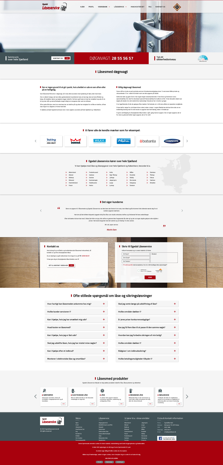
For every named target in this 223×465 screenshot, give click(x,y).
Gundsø (91, 177)
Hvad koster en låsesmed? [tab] (59, 327)
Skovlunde (133, 180)
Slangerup (133, 183)
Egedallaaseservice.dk (52, 429)
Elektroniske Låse (80, 395)
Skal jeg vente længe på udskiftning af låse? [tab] (137, 303)
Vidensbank (102, 7)
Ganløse (91, 175)
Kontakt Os (58, 58)
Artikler (78, 436)
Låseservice (119, 7)
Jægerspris (113, 180)
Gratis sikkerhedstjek (104, 433)
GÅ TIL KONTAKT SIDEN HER (58, 265)
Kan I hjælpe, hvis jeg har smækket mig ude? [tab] (67, 319)
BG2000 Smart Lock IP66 (105, 425)
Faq (150, 7)
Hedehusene (93, 183)
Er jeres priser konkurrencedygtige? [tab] (134, 319)
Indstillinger (120, 462)
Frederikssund (93, 172)
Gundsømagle (93, 180)
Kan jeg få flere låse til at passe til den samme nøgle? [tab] (141, 327)
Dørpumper (48, 395)
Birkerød (71, 180)
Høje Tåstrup (113, 175)
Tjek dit (160, 57)
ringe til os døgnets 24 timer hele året (54, 106)
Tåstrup (152, 175)
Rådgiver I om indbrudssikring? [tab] (132, 350)
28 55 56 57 (122, 58)
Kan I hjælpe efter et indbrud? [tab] (60, 350)
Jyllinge (111, 177)
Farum (71, 185)
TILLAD (99, 462)
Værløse (152, 180)
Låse (103, 395)
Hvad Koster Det (137, 7)
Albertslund (72, 172)
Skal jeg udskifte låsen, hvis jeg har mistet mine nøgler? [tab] (72, 343)
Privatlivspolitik (128, 265)
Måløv (131, 172)
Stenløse (152, 172)
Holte (111, 172)
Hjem (82, 7)
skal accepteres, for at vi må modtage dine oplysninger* (145, 265)
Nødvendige (109, 462)
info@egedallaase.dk (170, 432)
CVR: (158, 427)
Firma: (159, 422)
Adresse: (159, 425)
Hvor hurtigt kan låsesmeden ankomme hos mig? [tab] (69, 303)
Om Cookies (79, 438)
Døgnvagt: (160, 429)
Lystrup (111, 185)
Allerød (71, 175)
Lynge (111, 183)
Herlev (91, 185)
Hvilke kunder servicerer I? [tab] (59, 311)
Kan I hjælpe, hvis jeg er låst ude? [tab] (62, 335)
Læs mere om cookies (111, 458)
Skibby (132, 177)
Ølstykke (152, 183)
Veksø (152, 177)
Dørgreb (101, 427)
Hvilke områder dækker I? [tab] (129, 311)
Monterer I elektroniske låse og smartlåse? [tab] (66, 358)
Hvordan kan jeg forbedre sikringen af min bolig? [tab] (140, 335)
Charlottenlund (73, 183)
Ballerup (71, 177)
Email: (159, 432)
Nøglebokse (164, 395)
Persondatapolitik (80, 440)
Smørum (132, 185)
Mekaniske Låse (136, 395)
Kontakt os (160, 7)
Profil (91, 7)
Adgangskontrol (103, 422)
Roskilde (132, 175)
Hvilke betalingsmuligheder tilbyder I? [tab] (135, 358)
